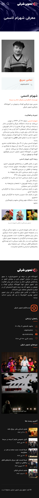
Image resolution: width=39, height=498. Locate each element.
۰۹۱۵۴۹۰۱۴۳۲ (28, 330)
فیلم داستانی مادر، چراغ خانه (17, 429)
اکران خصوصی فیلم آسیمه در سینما (14, 439)
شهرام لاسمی (32, 121)
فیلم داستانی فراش (20, 470)
